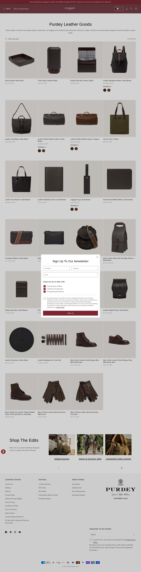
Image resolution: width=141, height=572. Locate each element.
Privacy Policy (60, 307)
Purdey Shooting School (55, 291)
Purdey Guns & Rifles (54, 286)
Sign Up (71, 313)
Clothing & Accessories (55, 289)
